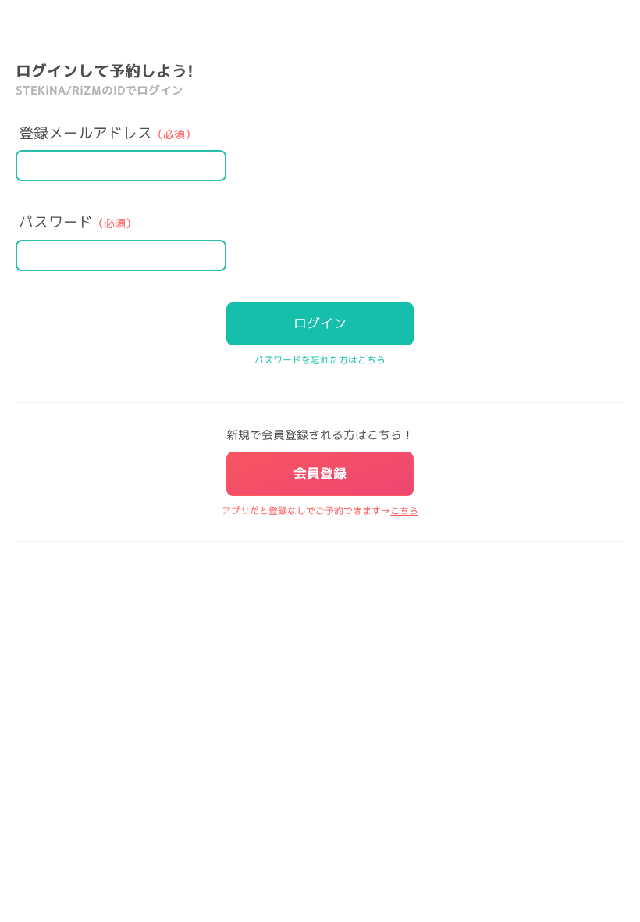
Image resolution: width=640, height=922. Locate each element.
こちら (404, 510)
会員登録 (320, 473)
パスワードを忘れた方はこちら (320, 359)
